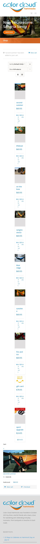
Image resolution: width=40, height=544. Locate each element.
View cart (34, 53)
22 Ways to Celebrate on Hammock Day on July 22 (19, 538)
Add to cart (19, 119)
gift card (19, 386)
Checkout (27, 487)
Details (23, 116)
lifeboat (19, 146)
